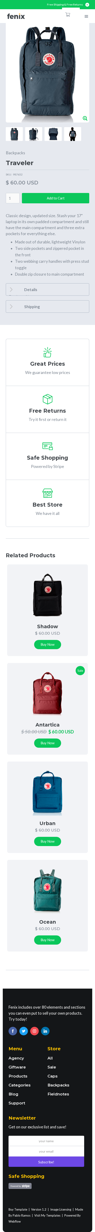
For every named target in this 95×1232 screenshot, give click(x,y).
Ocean (47, 922)
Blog (13, 1094)
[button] (71, 14)
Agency (16, 1058)
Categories (20, 1085)
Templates (53, 1215)
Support (17, 1103)
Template (20, 1209)
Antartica (47, 725)
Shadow (47, 626)
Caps (53, 1076)
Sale (52, 1067)
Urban (47, 823)
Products (18, 1076)
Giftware (17, 1067)
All (50, 1058)
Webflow (15, 1221)
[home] (15, 16)
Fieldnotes (58, 1094)
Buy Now (47, 644)
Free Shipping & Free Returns (65, 4)
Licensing (65, 1209)
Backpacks (15, 152)
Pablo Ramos (21, 1215)
